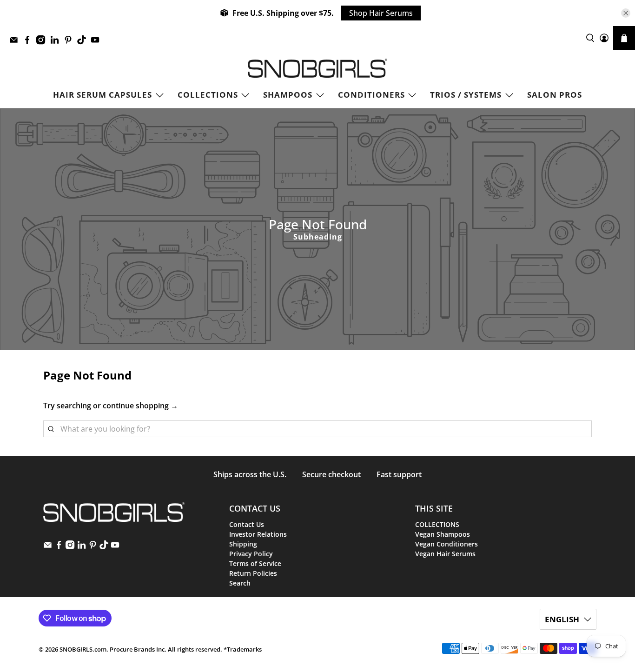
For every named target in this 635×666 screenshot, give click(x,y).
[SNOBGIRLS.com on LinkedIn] (57, 42)
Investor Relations (258, 534)
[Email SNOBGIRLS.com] (16, 42)
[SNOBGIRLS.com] (317, 68)
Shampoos (287, 94)
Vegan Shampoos (442, 534)
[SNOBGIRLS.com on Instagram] (43, 42)
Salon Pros (554, 94)
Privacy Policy (251, 553)
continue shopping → (140, 405)
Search (240, 583)
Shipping (243, 543)
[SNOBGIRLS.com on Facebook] (29, 42)
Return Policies (253, 573)
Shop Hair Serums (381, 13)
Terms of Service (255, 563)
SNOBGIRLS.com (83, 649)
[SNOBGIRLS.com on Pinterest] (70, 42)
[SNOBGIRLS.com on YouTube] (97, 42)
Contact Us (246, 524)
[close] (625, 13)
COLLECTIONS (208, 94)
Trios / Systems (466, 94)
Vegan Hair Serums (445, 553)
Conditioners (371, 94)
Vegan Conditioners (446, 543)
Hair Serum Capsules (102, 94)
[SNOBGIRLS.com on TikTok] (84, 42)
